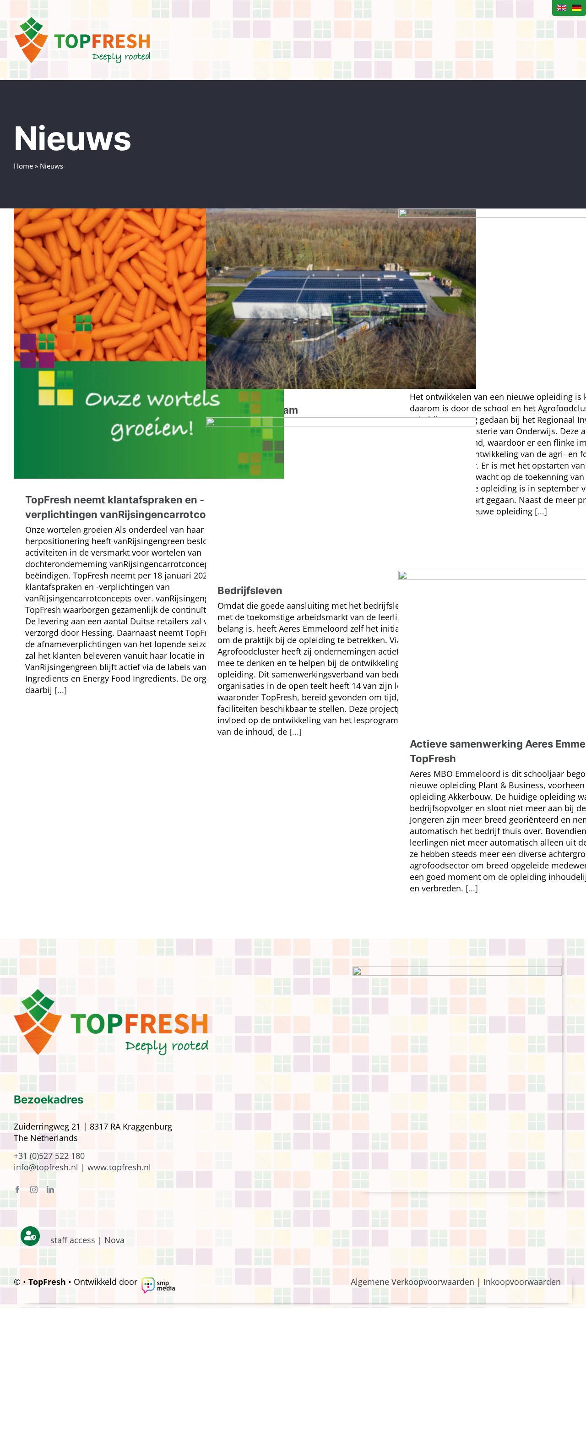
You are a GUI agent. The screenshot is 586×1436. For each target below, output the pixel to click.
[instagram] (34, 1189)
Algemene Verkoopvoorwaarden (412, 1281)
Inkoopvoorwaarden (522, 1281)
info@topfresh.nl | (50, 1167)
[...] (60, 689)
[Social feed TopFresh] (457, 970)
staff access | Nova (87, 1239)
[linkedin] (50, 1189)
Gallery (149, 343)
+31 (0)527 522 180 (49, 1155)
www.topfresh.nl (119, 1167)
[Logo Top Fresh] (111, 993)
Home (23, 165)
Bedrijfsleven (249, 590)
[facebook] (17, 1189)
